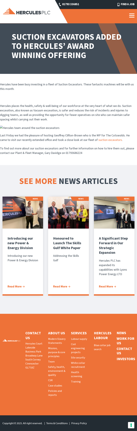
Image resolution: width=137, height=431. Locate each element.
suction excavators (110, 140)
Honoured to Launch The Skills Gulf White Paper (67, 243)
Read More (15, 286)
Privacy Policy (79, 423)
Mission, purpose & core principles (56, 352)
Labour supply (79, 339)
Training (76, 381)
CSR (50, 380)
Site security (78, 357)
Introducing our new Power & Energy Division (20, 243)
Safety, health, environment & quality (56, 371)
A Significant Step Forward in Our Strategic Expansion (113, 245)
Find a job (127, 4)
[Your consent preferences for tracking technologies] (131, 425)
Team (51, 361)
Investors (126, 359)
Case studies (55, 385)
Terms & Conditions (57, 423)
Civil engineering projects (78, 348)
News (121, 333)
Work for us (125, 341)
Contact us (124, 351)
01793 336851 (70, 4)
